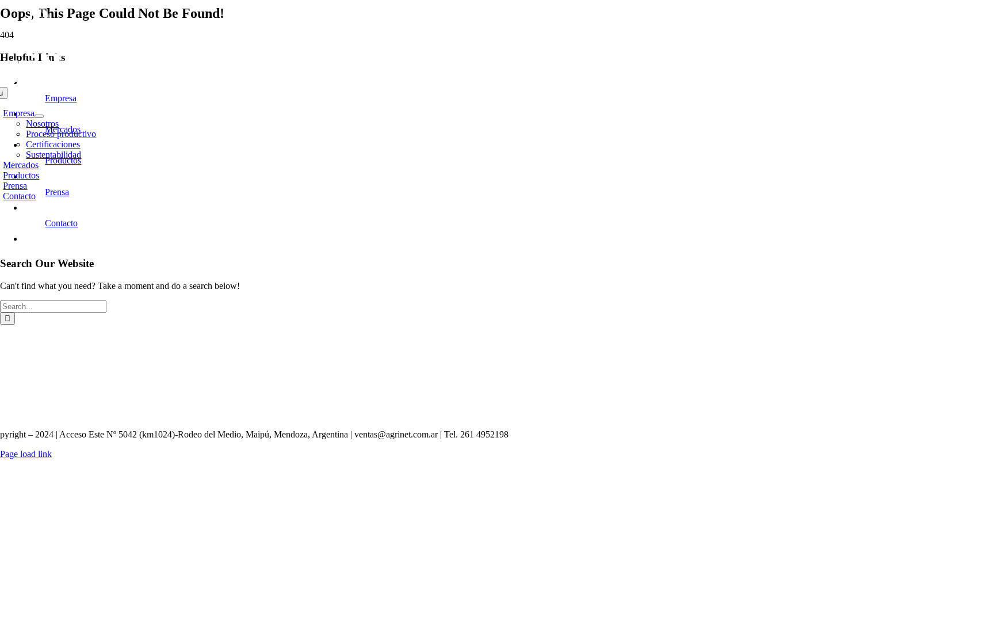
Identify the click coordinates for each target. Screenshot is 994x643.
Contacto (61, 223)
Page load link (26, 454)
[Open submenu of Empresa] (39, 116)
